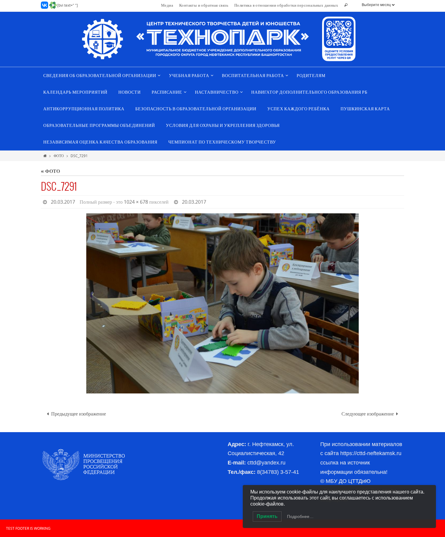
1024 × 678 (136, 202)
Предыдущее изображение (78, 413)
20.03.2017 (63, 202)
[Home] (45, 155)
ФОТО (59, 155)
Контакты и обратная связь (203, 5)
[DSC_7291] (222, 303)
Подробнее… (300, 516)
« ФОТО (50, 171)
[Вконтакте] (44, 5)
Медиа (167, 5)
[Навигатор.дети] (53, 5)
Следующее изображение (367, 413)
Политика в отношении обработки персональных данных (286, 5)
